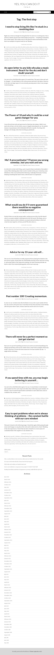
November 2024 (8, 492)
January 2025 (7, 490)
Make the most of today (13, 52)
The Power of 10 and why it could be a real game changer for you (26, 116)
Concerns (32, 398)
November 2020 (8, 595)
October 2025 (7, 484)
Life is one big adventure (12, 319)
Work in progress (13, 405)
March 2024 (7, 503)
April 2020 (6, 613)
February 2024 (7, 505)
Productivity (34, 54)
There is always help (30, 284)
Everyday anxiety (19, 231)
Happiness (6, 273)
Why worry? (14, 244)
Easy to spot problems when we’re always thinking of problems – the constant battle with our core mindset (26, 416)
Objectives (6, 101)
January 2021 (7, 590)
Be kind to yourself (10, 436)
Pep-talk (25, 54)
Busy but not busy (34, 47)
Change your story (43, 47)
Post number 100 (23, 323)
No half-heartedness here (16, 144)
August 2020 (7, 603)
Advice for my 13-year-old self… (26, 252)
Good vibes (44, 139)
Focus (41, 184)
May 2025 (6, 487)
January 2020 (7, 621)
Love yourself (14, 98)
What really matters (34, 58)
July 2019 (6, 637)
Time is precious (20, 58)
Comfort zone (43, 180)
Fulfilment (41, 48)
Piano (11, 101)
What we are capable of (42, 105)
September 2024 (8, 498)
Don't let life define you (26, 358)
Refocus (46, 54)
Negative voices (10, 236)
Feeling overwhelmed (35, 184)
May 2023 (6, 521)
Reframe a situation (12, 148)
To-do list (20, 196)
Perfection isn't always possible (36, 191)
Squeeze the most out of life (22, 56)
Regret (46, 101)
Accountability (15, 312)
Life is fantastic (26, 96)
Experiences (26, 231)
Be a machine (20, 357)
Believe (23, 398)
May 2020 (6, 611)
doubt (5, 231)
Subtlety (26, 403)
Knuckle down (23, 50)
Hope (25, 273)
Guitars (20, 94)
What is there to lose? (31, 105)
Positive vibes (12, 146)
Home (5, 12)
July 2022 (6, 545)
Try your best (26, 368)
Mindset (27, 52)
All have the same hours (14, 135)
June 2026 (6, 476)
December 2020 (8, 592)
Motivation (11, 100)
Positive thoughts (28, 101)
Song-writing (18, 282)
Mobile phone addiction (31, 189)
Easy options (20, 184)
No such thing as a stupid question (15, 279)
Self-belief (6, 103)
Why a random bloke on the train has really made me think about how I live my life (23, 459)
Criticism (38, 227)
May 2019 (6, 642)
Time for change (12, 58)
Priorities (29, 54)
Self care (20, 148)
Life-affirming (33, 96)
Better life (20, 47)
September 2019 (8, 632)
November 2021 (8, 563)
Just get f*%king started (17, 317)
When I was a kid (42, 286)
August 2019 (7, 635)
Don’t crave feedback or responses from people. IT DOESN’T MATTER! (21, 467)
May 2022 (6, 550)
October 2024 (7, 495)
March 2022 (7, 553)
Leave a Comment (35, 32)
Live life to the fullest (41, 96)
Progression (41, 101)
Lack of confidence (41, 185)
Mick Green (27, 32)
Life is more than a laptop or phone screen (26, 141)
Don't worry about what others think (38, 229)
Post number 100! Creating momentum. (26, 296)
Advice (7, 270)
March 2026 (7, 479)
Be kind (13, 180)
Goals (16, 94)
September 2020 (8, 600)
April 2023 (6, 524)
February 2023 (7, 529)
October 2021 (7, 566)
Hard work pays (26, 94)
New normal (40, 52)
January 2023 (7, 532)
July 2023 (6, 516)
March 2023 (7, 526)
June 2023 (6, 519)
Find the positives (29, 48)
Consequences (32, 227)
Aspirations (22, 90)
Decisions (19, 182)
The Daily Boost (8, 327)
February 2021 (7, 587)
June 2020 (6, 608)
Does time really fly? (16, 358)
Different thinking (34, 137)
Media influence (15, 440)
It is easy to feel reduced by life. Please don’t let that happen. (18, 461)
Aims (7, 135)
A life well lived (15, 90)
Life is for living (20, 233)
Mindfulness (22, 52)
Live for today (37, 50)
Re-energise (40, 54)
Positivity (18, 146)
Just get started (15, 50)
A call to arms (9, 47)
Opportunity (7, 441)
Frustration (36, 48)
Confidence (37, 398)
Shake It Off (20, 103)
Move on (30, 235)
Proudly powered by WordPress (20, 651)
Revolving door (7, 56)
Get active (27, 316)
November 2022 (8, 534)
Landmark (40, 317)
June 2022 (6, 548)
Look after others (31, 400)
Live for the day (30, 50)
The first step (44, 103)
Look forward (7, 98)
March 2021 (7, 585)
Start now (38, 103)
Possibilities (23, 146)
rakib (40, 651)
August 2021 (7, 571)
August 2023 (7, 513)
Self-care (14, 56)
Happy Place (12, 273)
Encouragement (31, 92)
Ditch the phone (41, 182)
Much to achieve (33, 52)
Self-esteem (13, 325)
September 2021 (8, 569)
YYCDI (19, 60)
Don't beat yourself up (22, 92)
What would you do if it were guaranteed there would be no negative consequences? (26, 207)
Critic (15, 182)
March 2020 (7, 616)
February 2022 (7, 556)
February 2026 (7, 482)
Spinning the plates (36, 366)
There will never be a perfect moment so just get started (26, 338)
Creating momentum (9, 48)
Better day (14, 47)
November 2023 (8, 508)
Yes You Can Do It (14, 60)
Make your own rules (33, 98)
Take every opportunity (41, 56)
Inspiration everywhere (9, 96)
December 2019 (7, 624)
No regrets (19, 54)
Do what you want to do (37, 270)
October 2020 (7, 598)
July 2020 (6, 606)
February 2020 (7, 619)
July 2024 (6, 500)
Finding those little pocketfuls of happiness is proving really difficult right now (23, 469)
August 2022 (7, 542)
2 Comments (34, 120)
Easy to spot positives (34, 436)
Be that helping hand (16, 398)
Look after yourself (40, 400)
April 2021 (6, 582)
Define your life (17, 48)
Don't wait (8, 139)
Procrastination (34, 146)
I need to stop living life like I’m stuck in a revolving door (26, 28)
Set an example (18, 366)
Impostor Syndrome (34, 94)
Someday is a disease (21, 325)
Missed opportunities (16, 235)
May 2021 (6, 579)
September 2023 (8, 511)
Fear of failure (27, 184)
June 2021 (6, 577)
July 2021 (6, 574)
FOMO (46, 231)
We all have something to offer (19, 105)
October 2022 (7, 537)
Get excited (12, 94)
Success (36, 282)
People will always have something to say (29, 236)
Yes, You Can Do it (27, 4)
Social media (37, 441)
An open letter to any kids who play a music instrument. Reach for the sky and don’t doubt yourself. (26, 70)
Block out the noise (27, 180)
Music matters (31, 100)
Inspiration (42, 94)
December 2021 (8, 561)
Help (13, 400)
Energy (23, 48)
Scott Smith (29, 323)
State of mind (32, 56)
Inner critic (21, 185)
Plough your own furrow (18, 101)
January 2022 (7, 558)
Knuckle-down (34, 317)
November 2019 (8, 627)
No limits (14, 54)
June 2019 (6, 640)
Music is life (25, 100)
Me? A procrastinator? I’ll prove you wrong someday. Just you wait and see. (26, 161)
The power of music (21, 284)
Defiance (6, 314)
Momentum (10, 321)
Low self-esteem (38, 187)
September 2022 (8, 540)
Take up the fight (39, 195)
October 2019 (7, 629)
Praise (39, 401)
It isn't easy (26, 185)
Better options (26, 47)
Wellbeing (27, 58)
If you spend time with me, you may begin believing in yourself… (26, 379)
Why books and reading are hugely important (15, 464)
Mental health (12, 189)
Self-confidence (13, 103)
